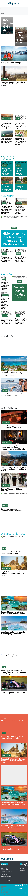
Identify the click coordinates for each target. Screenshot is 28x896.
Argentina (21, 10)
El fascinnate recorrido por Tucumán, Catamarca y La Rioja (20, 125)
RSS (20, 888)
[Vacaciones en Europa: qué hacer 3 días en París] (21, 180)
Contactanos (19, 885)
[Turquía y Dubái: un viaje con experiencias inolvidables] (7, 180)
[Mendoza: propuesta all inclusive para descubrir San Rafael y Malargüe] (21, 201)
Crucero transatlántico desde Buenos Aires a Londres (12, 394)
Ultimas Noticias (8, 879)
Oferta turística (3, 868)
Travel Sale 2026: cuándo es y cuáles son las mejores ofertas (21, 259)
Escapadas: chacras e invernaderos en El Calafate (11, 510)
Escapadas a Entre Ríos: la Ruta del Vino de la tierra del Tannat (20, 141)
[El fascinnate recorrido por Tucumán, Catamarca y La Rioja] (21, 117)
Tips (26, 10)
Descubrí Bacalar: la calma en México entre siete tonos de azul (13, 613)
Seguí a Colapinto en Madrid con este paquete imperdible (21, 321)
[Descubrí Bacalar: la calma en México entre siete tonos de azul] (19, 280)
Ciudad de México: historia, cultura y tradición (19, 171)
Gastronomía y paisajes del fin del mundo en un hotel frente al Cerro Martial (13, 469)
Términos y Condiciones (7, 894)
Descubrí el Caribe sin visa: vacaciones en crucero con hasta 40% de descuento (13, 374)
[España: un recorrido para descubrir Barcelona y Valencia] (7, 164)
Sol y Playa (7, 868)
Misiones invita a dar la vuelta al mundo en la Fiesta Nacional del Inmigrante (14, 240)
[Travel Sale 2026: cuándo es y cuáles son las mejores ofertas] (21, 252)
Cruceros (8, 874)
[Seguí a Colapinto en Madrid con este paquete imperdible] (21, 314)
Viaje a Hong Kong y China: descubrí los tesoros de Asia (11, 63)
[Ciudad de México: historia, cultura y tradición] (21, 164)
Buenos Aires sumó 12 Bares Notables (11, 490)
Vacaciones (15, 10)
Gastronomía (9, 876)
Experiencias (9, 871)
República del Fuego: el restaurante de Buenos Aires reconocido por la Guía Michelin (13, 447)
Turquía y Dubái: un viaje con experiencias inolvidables (6, 188)
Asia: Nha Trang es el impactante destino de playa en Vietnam (6, 140)
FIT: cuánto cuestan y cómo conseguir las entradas (6, 259)
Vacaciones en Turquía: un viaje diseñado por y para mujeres (7, 321)
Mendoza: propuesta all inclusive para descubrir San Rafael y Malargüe (13, 84)
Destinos (10, 10)
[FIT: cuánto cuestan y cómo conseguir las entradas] (7, 252)
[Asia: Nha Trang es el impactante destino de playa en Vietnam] (7, 133)
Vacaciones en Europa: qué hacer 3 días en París (21, 187)
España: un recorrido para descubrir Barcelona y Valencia (7, 171)
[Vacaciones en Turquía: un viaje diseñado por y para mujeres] (7, 314)
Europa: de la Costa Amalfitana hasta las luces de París (5, 286)
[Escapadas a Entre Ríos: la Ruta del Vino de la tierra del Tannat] (21, 133)
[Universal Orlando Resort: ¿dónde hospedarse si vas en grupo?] (7, 117)
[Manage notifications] (25, 893)
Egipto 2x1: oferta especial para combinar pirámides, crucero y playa (5, 303)
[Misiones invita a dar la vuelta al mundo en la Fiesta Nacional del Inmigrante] (14, 223)
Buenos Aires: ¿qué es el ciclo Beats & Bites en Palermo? (12, 426)
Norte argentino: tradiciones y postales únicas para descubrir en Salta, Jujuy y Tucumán (6, 209)
